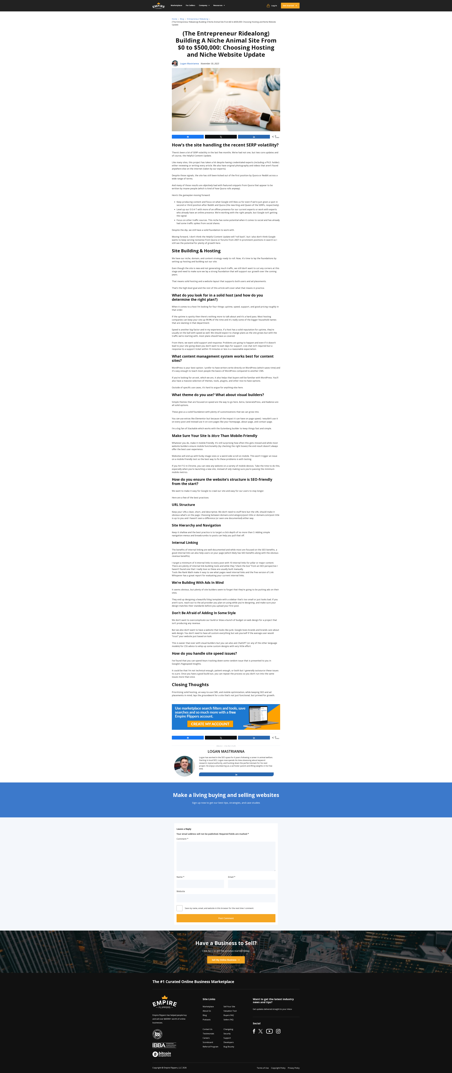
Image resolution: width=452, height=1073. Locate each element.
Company (203, 5)
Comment (182, 838)
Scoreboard (208, 1042)
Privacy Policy (294, 1068)
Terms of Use (263, 1068)
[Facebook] (254, 1031)
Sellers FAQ (228, 1019)
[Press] (157, 1037)
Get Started (288, 5)
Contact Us (207, 1029)
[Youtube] (269, 1031)
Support (227, 1038)
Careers (206, 1038)
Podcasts (207, 1019)
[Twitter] (260, 1031)
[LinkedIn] (236, 774)
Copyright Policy (278, 1068)
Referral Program (210, 1046)
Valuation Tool (230, 1011)
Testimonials (208, 1033)
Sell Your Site (229, 1006)
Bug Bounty (229, 1046)
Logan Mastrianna (189, 63)
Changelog (228, 1029)
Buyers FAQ (229, 1015)
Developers (229, 1042)
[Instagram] (278, 1031)
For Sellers (190, 5)
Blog (205, 1015)
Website (181, 891)
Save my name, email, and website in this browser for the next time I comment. (219, 908)
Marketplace (176, 5)
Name (180, 877)
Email (231, 877)
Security (227, 1033)
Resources (217, 5)
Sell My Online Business (224, 959)
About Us (207, 1011)
